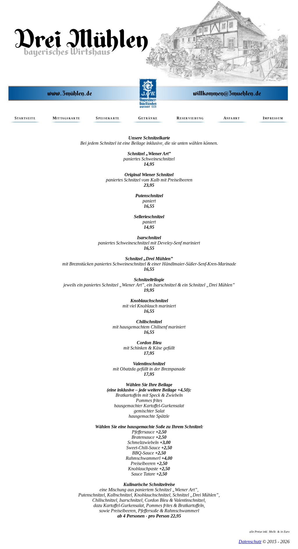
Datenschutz (250, 541)
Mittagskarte (66, 118)
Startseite (25, 118)
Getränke (147, 118)
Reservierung (190, 118)
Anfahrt (232, 118)
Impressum (273, 118)
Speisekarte (107, 118)
